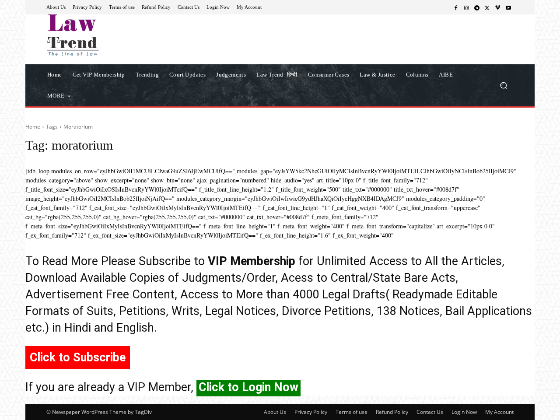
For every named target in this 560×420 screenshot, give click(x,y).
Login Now (464, 412)
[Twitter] (487, 7)
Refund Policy (392, 412)
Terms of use (352, 412)
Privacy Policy (310, 412)
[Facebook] (456, 7)
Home (32, 126)
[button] (503, 85)
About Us (275, 412)
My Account (499, 412)
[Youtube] (508, 7)
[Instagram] (466, 7)
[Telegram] (477, 7)
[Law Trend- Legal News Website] (109, 35)
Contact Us (429, 412)
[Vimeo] (498, 7)
